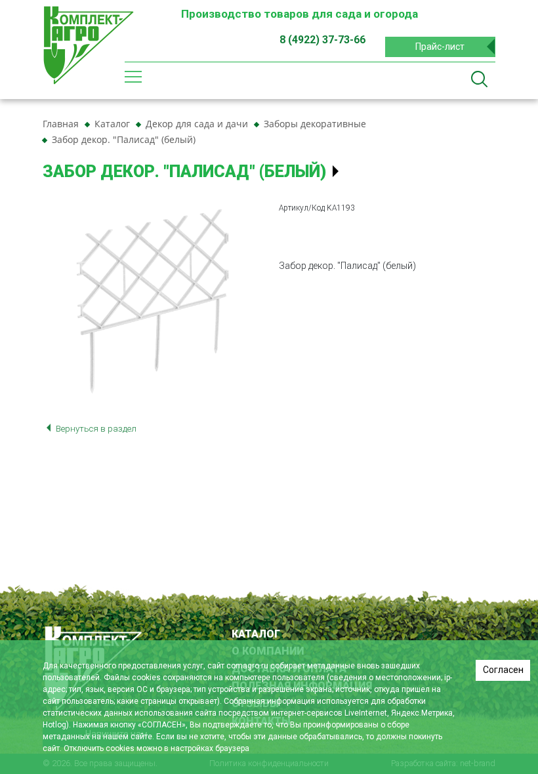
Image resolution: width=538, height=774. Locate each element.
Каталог (256, 634)
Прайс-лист (440, 46)
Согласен (503, 669)
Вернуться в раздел (95, 429)
